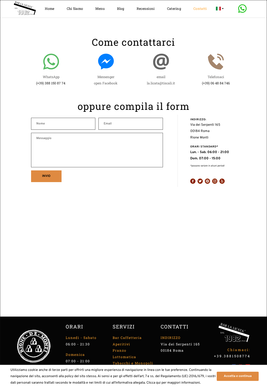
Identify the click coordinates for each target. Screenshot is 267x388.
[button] (238, 376)
